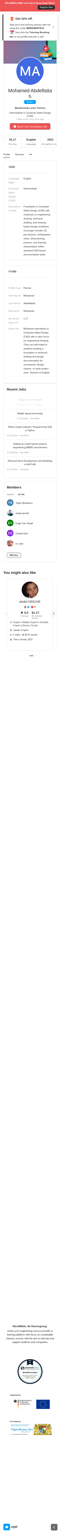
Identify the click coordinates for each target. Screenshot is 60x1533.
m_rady (19, 543)
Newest (10, 494)
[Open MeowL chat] (6, 1527)
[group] (30, 615)
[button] (53, 613)
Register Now (46, 7)
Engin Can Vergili (24, 523)
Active (21, 494)
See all (14, 555)
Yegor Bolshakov (24, 503)
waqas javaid (22, 513)
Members (14, 487)
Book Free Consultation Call (32, 126)
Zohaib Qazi (22, 533)
